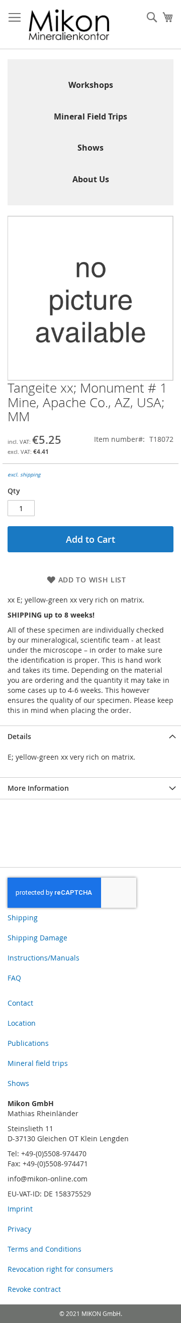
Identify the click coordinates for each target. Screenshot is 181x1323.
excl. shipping (24, 474)
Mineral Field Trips (90, 116)
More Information (38, 788)
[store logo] (69, 24)
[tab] (90, 736)
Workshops (90, 84)
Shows (90, 147)
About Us (90, 179)
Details (19, 736)
